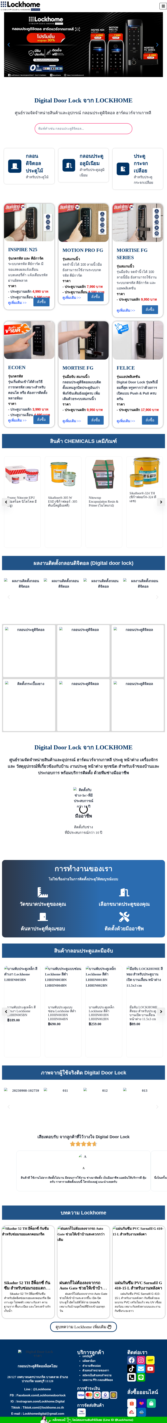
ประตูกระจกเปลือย (141, 163)
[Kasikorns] (97, 1395)
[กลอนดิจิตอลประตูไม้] (14, 166)
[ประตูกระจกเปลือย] (123, 169)
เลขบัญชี (87, 1356)
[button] (9, 44)
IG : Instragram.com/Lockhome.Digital (38, 1401)
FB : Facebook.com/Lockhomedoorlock (38, 1395)
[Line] (141, 1377)
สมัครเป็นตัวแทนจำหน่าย (97, 1375)
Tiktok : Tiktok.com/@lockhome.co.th (37, 1407)
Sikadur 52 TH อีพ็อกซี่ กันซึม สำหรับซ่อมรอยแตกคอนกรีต (27, 1288)
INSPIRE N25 (22, 249)
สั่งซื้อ (41, 302)
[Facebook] (131, 1360)
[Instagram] (141, 1360)
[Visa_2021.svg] (81, 1395)
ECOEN (16, 367)
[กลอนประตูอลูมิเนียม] (69, 165)
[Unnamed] (113, 1395)
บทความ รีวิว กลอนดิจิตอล (97, 1380)
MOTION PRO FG (83, 250)
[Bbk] (105, 1395)
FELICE (126, 368)
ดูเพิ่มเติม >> (17, 303)
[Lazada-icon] (141, 1403)
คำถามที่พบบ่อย (91, 1365)
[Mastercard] (89, 1395)
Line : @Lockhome (37, 1389)
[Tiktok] (131, 1368)
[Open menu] (163, 6)
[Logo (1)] (131, 1412)
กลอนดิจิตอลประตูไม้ (34, 163)
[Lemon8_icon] (150, 1360)
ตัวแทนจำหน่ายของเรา (95, 1370)
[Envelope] (141, 1368)
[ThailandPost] (81, 1412)
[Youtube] (150, 1368)
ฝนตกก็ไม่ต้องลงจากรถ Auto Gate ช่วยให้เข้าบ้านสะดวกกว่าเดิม (82, 1288)
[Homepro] (141, 1412)
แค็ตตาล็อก (89, 1360)
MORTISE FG (78, 368)
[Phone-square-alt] (131, 1377)
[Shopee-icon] (131, 1403)
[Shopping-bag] (151, 1403)
